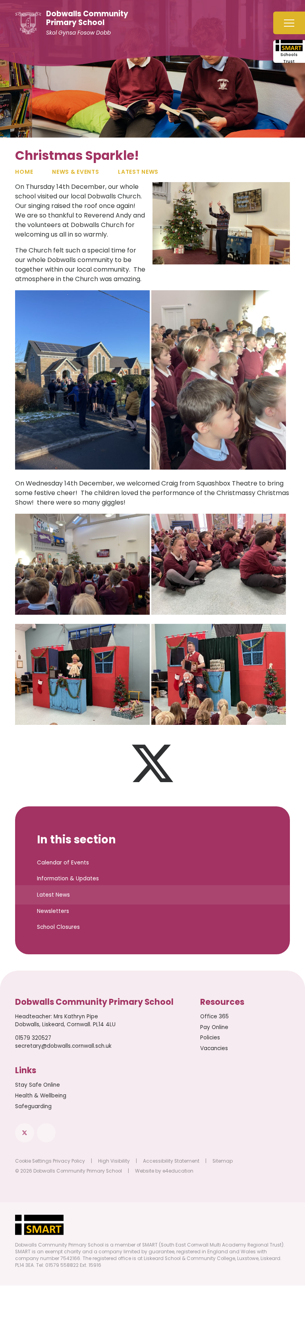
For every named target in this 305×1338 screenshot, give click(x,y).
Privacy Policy (69, 1161)
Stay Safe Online (37, 1085)
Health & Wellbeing (40, 1095)
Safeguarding (33, 1106)
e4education (177, 1171)
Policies (210, 1037)
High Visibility (114, 1161)
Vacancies (214, 1048)
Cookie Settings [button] (33, 1161)
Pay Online (214, 1027)
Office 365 (214, 1016)
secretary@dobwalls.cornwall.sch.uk (63, 1046)
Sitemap (222, 1161)
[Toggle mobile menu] (289, 23)
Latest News (138, 172)
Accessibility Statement (171, 1161)
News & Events (75, 172)
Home (24, 172)
